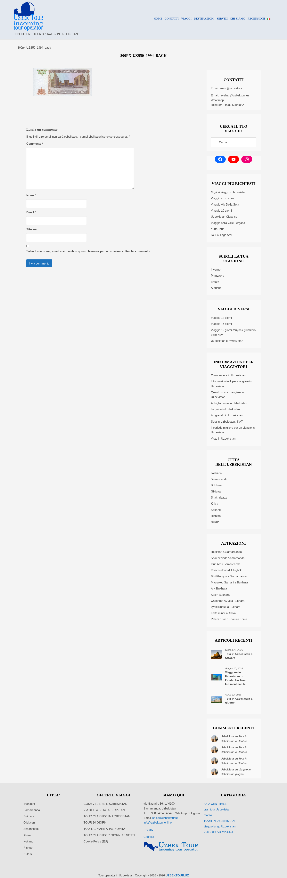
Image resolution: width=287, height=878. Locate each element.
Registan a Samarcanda (226, 551)
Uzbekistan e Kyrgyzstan (227, 340)
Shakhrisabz (219, 497)
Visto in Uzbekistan (223, 438)
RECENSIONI (256, 18)
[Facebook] (220, 159)
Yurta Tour (217, 229)
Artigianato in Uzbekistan (226, 415)
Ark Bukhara (219, 588)
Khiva (214, 503)
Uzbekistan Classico (224, 216)
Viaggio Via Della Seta (225, 204)
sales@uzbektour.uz (233, 88)
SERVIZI (222, 18)
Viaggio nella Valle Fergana (228, 222)
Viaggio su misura (222, 198)
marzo (208, 815)
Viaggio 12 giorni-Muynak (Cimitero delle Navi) (233, 332)
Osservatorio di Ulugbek (226, 570)
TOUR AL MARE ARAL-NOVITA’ (105, 828)
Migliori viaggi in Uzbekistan (228, 192)
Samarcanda (219, 479)
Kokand (216, 509)
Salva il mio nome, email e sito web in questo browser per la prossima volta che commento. (88, 251)
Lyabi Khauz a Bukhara (225, 606)
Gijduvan (216, 491)
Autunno (216, 287)
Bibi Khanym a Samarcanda (229, 576)
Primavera (217, 275)
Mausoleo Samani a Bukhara (229, 582)
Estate (215, 281)
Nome (31, 195)
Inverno (215, 269)
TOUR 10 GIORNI (95, 822)
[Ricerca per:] (233, 142)
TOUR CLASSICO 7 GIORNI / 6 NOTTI (109, 835)
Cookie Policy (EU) (96, 841)
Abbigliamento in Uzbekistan (229, 403)
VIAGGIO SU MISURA (218, 832)
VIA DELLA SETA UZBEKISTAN (104, 810)
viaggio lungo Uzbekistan (219, 826)
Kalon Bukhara (220, 594)
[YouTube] (233, 159)
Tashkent (216, 473)
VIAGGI (186, 18)
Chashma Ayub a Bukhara (227, 600)
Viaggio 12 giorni (221, 317)
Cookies (149, 836)
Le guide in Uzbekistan (225, 409)
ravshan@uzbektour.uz (234, 95)
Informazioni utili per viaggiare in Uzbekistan (231, 384)
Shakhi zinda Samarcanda (227, 558)
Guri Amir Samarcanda (225, 564)
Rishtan (216, 515)
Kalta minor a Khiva (223, 613)
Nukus (215, 522)
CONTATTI (172, 18)
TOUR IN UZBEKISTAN (219, 820)
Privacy (148, 829)
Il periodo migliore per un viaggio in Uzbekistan (233, 430)
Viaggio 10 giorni (221, 210)
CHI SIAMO (237, 18)
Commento (34, 143)
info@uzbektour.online (158, 822)
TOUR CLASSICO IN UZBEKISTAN (107, 816)
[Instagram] (246, 159)
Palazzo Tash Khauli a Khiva (229, 619)
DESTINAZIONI (204, 18)
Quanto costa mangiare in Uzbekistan (227, 395)
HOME (158, 18)
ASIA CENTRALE (215, 803)
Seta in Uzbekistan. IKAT (227, 421)
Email (31, 212)
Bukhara (216, 485)
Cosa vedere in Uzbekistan (228, 375)
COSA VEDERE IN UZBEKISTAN (105, 803)
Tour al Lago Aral (221, 235)
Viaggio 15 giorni (221, 323)
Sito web (32, 229)
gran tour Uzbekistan (217, 809)
